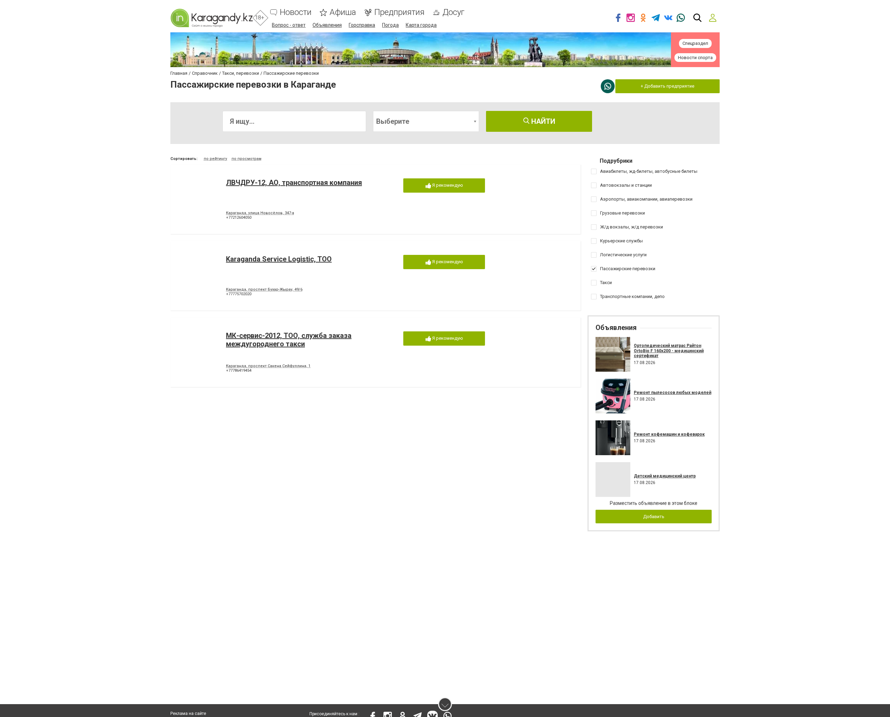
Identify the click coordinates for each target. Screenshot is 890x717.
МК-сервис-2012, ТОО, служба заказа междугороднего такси (288, 339)
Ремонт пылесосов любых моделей (672, 392)
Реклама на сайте (188, 713)
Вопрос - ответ (289, 25)
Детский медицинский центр (665, 476)
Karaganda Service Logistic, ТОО (279, 259)
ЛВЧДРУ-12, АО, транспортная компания (294, 182)
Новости (296, 12)
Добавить (653, 516)
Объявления (327, 25)
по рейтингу (215, 158)
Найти (542, 121)
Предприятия (399, 12)
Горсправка (362, 25)
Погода (390, 25)
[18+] (211, 17)
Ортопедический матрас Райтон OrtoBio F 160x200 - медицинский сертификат (669, 350)
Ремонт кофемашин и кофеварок (669, 434)
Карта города (421, 25)
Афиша (343, 12)
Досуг (453, 12)
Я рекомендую (447, 185)
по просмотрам (246, 158)
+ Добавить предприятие (667, 86)
